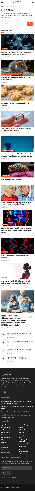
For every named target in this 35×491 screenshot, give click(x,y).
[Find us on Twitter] (5, 392)
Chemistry (5, 99)
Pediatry (21, 435)
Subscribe (6, 473)
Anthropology (5, 427)
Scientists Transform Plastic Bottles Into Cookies (16, 412)
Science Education (8, 150)
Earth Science (5, 452)
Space (20, 449)
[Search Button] (33, 2)
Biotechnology (5, 437)
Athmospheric (5, 432)
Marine (20, 427)
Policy (20, 437)
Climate (3, 450)
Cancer (5, 277)
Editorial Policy (23, 425)
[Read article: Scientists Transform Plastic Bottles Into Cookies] (17, 93)
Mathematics (6, 175)
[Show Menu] (2, 2)
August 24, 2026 (5, 56)
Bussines (4, 442)
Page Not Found (10, 6)
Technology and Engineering (10, 74)
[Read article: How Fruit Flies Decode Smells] (17, 170)
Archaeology (5, 430)
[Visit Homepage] (17, 2)
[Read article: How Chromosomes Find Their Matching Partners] (17, 246)
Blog (2, 440)
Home (2, 6)
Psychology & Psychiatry (22, 440)
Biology (5, 48)
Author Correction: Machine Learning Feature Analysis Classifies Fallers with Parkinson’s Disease (16, 230)
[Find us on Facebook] (1, 392)
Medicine (5, 125)
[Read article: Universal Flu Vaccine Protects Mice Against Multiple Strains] (17, 68)
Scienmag (7, 487)
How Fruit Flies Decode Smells (11, 179)
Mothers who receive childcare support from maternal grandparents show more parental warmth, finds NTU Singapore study (13, 320)
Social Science (7, 199)
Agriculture (4, 425)
